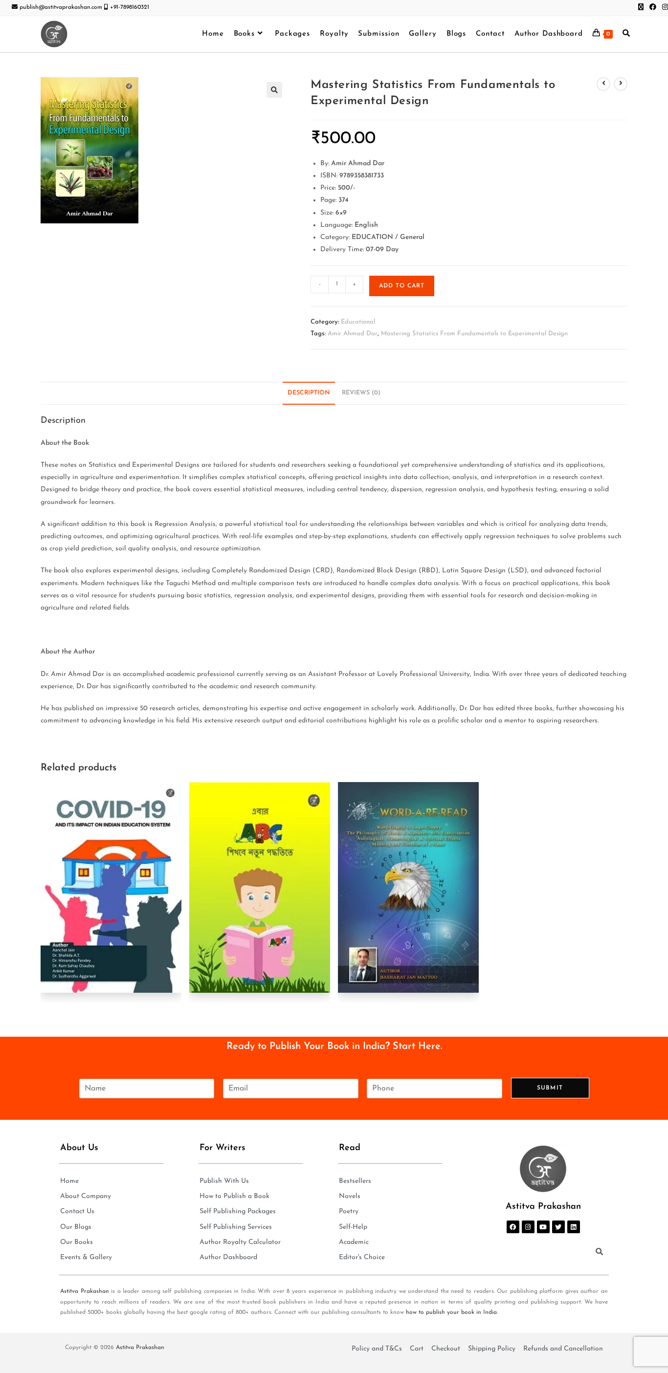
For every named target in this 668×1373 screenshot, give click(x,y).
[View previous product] (603, 84)
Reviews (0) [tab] (361, 393)
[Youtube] (543, 1226)
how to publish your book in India (451, 1312)
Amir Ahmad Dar (353, 333)
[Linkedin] (573, 1226)
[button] (274, 90)
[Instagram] (528, 1226)
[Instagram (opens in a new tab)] (663, 8)
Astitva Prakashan (84, 1291)
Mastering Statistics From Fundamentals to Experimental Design (474, 333)
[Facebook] (513, 1226)
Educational (358, 322)
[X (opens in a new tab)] (640, 8)
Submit (550, 1088)
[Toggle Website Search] (626, 34)
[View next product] (620, 84)
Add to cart (401, 286)
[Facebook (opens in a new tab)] (652, 8)
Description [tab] (309, 393)
